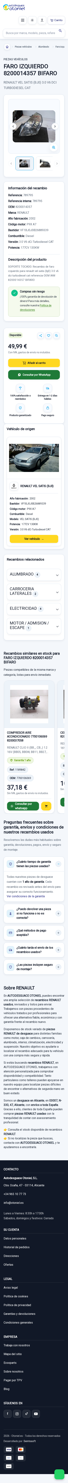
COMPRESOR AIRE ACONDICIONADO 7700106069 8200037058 (27, 736)
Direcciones (11, 1256)
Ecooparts (10, 1363)
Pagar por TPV (13, 1380)
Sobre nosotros (13, 1371)
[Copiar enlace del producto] (56, 335)
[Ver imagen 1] (24, 163)
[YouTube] (36, 1414)
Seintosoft (30, 1441)
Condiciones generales (18, 1322)
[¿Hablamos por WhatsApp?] (59, 1474)
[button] (34, 575)
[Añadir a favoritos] (48, 335)
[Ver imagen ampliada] (34, 126)
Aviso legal (11, 1287)
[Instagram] (17, 1414)
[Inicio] (7, 47)
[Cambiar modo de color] (32, 20)
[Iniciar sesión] (42, 20)
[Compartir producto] (40, 335)
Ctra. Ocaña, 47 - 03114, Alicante (24, 1185)
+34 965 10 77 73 (15, 1194)
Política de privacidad (17, 1305)
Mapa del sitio (13, 1354)
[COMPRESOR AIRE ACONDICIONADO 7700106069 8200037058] (29, 704)
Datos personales (15, 1238)
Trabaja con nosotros (17, 1345)
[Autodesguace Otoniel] (14, 7)
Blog (6, 1389)
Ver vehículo (32, 539)
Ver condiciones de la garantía (26, 896)
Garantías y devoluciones (19, 1314)
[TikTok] (26, 1414)
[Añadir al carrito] (46, 806)
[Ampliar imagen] (53, 147)
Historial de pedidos (17, 1247)
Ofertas (8, 1264)
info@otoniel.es (14, 1203)
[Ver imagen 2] (45, 163)
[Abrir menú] (23, 20)
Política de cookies (16, 1296)
